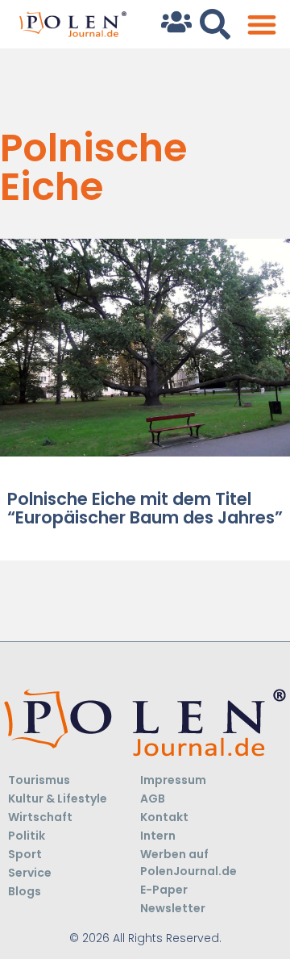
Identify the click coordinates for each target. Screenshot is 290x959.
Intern (158, 836)
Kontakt (164, 817)
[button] (261, 25)
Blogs (24, 891)
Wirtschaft (40, 817)
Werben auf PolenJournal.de (188, 862)
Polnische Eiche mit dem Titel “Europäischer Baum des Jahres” (145, 508)
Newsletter (172, 908)
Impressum (173, 780)
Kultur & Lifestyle (57, 798)
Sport (25, 854)
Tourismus (39, 780)
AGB (152, 798)
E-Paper (164, 890)
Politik (26, 836)
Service (30, 873)
